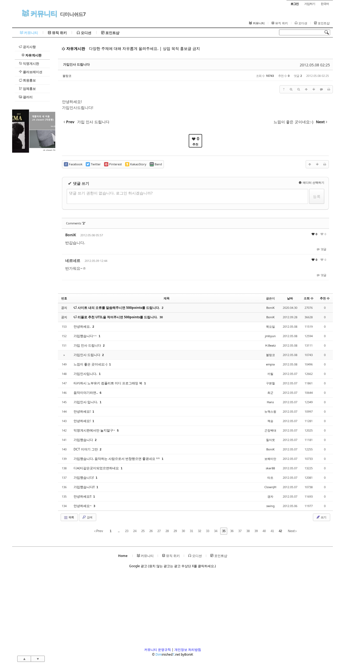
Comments (75, 223)
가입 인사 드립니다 (88, 345)
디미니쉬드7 (72, 14)
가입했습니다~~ (86, 336)
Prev (99, 531)
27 (159, 531)
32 (199, 531)
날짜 (290, 298)
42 (280, 531)
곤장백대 (270, 430)
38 (248, 531)
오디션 (302, 23)
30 (161, 317)
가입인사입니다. (86, 373)
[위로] (306, 89)
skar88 (270, 468)
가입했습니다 (84, 439)
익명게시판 (30, 63)
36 (231, 531)
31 (191, 531)
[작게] (298, 89)
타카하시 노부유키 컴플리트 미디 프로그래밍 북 (108, 383)
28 (167, 531)
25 (142, 531)
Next (291, 531)
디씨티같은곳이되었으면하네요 (97, 468)
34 (215, 531)
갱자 (270, 496)
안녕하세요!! (83, 496)
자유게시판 (33, 55)
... (118, 531)
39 (256, 531)
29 (175, 531)
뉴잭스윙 (270, 411)
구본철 (270, 383)
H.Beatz (270, 345)
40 (264, 531)
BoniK (70, 234)
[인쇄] (329, 89)
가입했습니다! (84, 477)
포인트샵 (323, 23)
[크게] (291, 89)
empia (270, 364)
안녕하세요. (82, 326)
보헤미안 (270, 459)
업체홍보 (29, 88)
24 (134, 531)
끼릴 (270, 374)
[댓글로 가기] (321, 89)
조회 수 (308, 298)
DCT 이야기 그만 (86, 449)
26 (151, 531)
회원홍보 (29, 80)
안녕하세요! (82, 411)
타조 (270, 478)
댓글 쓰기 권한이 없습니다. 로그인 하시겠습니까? (111, 193)
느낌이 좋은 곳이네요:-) (91, 364)
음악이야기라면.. (86, 392)
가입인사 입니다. (86, 402)
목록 (71, 517)
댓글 (323, 249)
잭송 (270, 421)
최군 (270, 393)
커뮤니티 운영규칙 (157, 649)
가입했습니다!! (84, 487)
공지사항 (29, 47)
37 (240, 531)
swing (270, 506)
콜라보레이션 (32, 72)
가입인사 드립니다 (76, 64)
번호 (64, 298)
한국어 (325, 4)
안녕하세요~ (83, 506)
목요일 (270, 326)
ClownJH (270, 487)
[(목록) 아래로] (314, 89)
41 (272, 531)
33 (207, 531)
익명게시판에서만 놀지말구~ (95, 430)
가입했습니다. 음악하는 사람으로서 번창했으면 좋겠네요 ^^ (117, 458)
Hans (270, 402)
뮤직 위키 (281, 23)
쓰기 (323, 517)
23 (126, 531)
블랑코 (67, 76)
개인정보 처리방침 (187, 649)
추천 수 (325, 298)
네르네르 (72, 260)
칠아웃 (270, 440)
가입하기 (309, 4)
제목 (167, 298)
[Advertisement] (33, 233)
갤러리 (27, 97)
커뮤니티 (43, 13)
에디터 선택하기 (313, 182)
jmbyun (270, 336)
